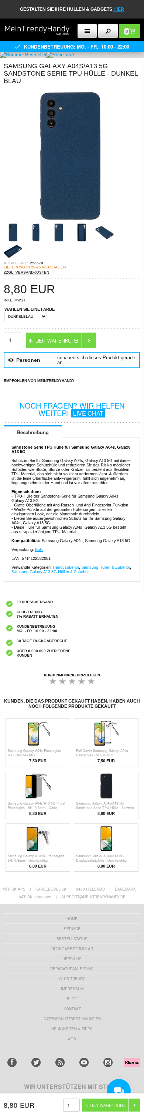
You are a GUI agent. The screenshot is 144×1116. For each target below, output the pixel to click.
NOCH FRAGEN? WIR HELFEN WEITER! (72, 409)
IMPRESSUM (72, 988)
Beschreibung (33, 432)
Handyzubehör (66, 567)
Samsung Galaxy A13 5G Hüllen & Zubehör (50, 571)
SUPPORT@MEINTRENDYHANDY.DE (93, 896)
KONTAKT (72, 1008)
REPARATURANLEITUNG (72, 968)
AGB (72, 1038)
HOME (72, 918)
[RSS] (60, 1062)
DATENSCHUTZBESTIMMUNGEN (72, 1018)
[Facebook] (12, 1062)
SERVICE (72, 928)
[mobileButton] (108, 31)
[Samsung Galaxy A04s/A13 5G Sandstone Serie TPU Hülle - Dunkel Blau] (70, 220)
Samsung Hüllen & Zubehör (105, 567)
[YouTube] (84, 1062)
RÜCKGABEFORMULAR (72, 948)
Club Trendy (72, 978)
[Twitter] (36, 1062)
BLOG (72, 998)
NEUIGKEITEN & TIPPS (72, 1028)
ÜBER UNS (72, 958)
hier (118, 9)
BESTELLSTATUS (72, 938)
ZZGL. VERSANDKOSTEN (26, 272)
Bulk (39, 549)
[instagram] (108, 1062)
